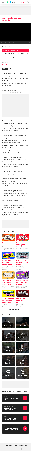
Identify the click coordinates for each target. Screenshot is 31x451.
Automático (16, 449)
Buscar (28, 2)
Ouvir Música (15, 2)
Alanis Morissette (7, 65)
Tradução (13, 69)
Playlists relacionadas (10, 231)
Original (5, 69)
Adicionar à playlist (27, 47)
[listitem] (15, 47)
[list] (15, 50)
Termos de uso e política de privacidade (15, 445)
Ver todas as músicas (15, 58)
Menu (3, 2)
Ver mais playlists (14, 309)
